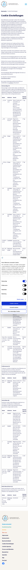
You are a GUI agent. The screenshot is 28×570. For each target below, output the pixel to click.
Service (4, 530)
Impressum (5, 535)
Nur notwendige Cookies (14, 311)
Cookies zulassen (14, 303)
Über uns (4, 532)
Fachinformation (6, 527)
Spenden (4, 555)
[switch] (24, 285)
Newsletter (5, 552)
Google (9, 327)
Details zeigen (20, 299)
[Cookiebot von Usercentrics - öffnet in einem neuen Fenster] (20, 258)
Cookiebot (10, 83)
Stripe (8, 136)
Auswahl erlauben (14, 307)
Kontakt (4, 560)
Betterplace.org (9, 249)
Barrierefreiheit (6, 541)
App (3, 558)
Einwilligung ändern (5, 78)
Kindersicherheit (6, 524)
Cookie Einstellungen (8, 544)
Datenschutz (5, 538)
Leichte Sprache (6, 546)
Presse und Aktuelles (8, 549)
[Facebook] (3, 563)
